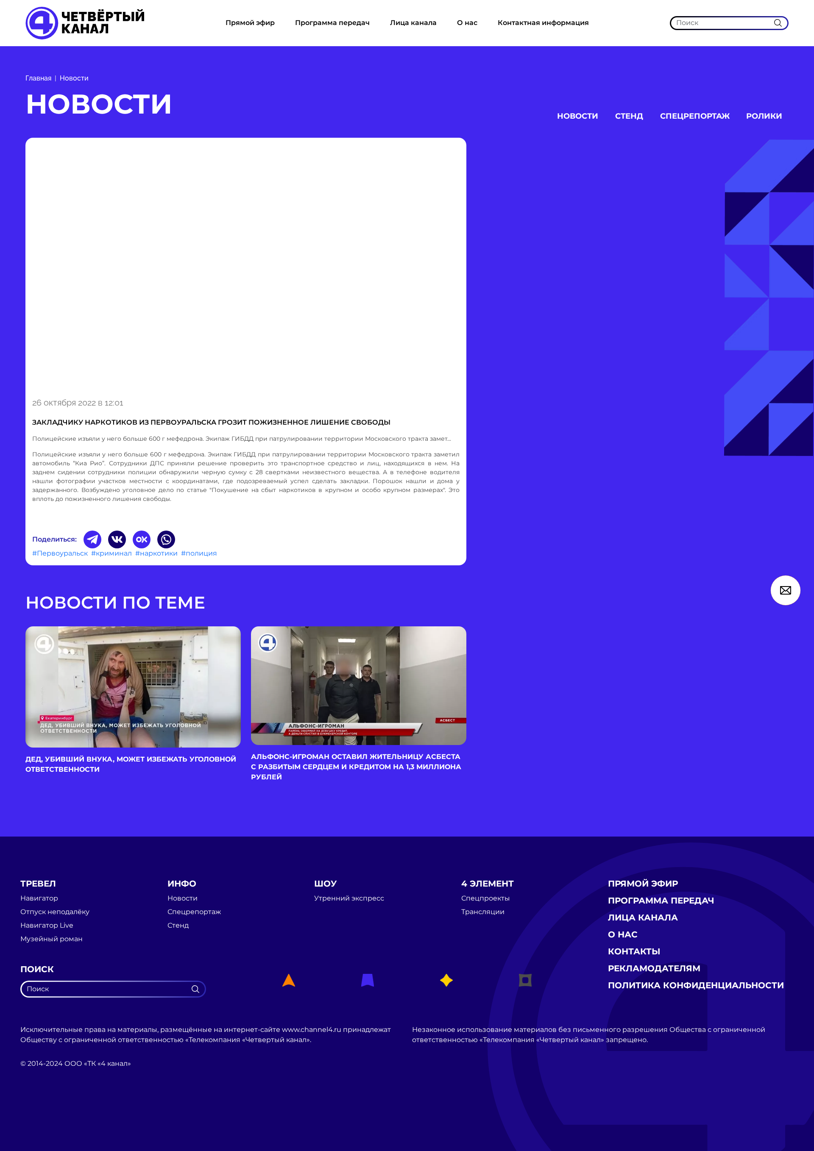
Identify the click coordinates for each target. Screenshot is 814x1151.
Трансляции (483, 912)
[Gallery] (246, 266)
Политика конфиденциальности (696, 985)
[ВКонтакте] (117, 539)
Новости (74, 78)
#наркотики (156, 553)
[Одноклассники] (142, 539)
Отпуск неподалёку (54, 912)
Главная (38, 78)
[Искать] (777, 23)
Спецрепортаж (695, 116)
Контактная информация (543, 23)
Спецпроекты (485, 898)
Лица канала (413, 23)
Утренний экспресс (349, 898)
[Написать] (785, 590)
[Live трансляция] (39, 1111)
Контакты (634, 951)
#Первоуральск (60, 553)
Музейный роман (51, 939)
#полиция (199, 553)
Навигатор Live (46, 925)
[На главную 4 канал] (84, 23)
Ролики (764, 116)
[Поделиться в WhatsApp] (166, 539)
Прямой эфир (250, 23)
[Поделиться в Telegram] (92, 539)
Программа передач (332, 23)
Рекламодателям (654, 968)
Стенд (629, 116)
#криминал (111, 553)
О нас (467, 23)
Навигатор (39, 898)
